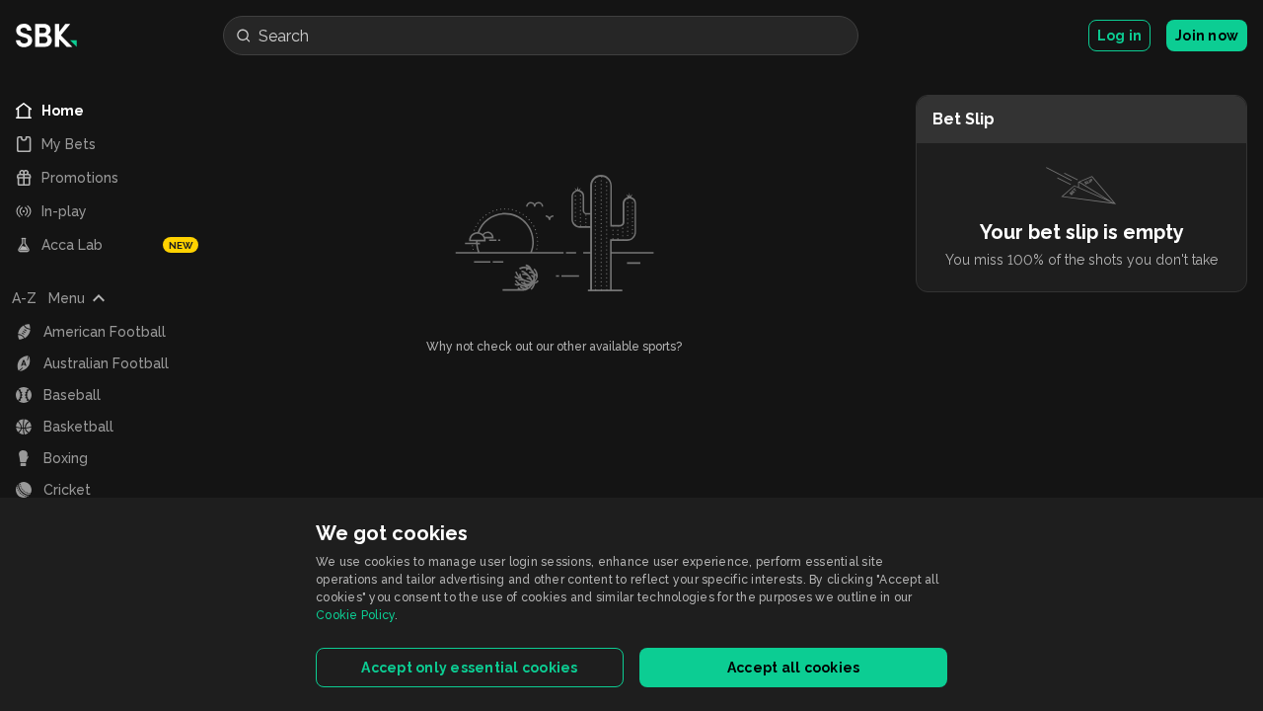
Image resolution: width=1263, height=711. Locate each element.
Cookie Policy (355, 615)
